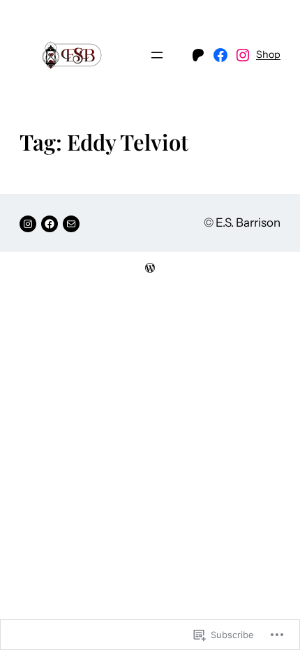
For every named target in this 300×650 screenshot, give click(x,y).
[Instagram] (242, 55)
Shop (268, 54)
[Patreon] (198, 55)
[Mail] (71, 224)
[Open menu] (157, 55)
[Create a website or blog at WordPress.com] (150, 268)
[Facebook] (220, 55)
